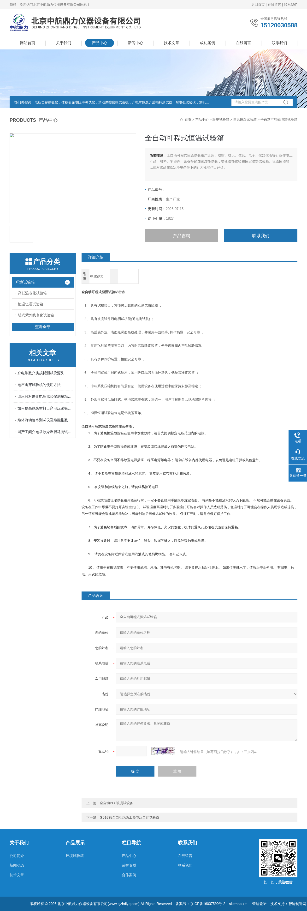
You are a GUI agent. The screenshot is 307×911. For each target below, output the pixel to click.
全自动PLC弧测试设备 (116, 803)
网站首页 (27, 43)
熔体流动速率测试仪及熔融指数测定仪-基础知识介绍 (45, 420)
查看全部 (42, 327)
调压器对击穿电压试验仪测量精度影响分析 (45, 396)
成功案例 (207, 43)
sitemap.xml (238, 904)
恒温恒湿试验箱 (245, 119)
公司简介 (17, 856)
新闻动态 (17, 865)
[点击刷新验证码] (163, 751)
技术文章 (171, 43)
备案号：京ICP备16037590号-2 (200, 904)
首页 (188, 119)
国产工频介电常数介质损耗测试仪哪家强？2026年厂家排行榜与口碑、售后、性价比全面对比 (45, 432)
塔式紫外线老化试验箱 (36, 315)
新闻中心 (135, 43)
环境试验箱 (221, 119)
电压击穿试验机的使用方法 (39, 385)
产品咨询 (181, 235)
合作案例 (129, 875)
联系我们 (290, 4)
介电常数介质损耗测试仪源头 (41, 373)
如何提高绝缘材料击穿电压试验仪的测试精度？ (45, 408)
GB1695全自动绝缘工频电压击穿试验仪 (129, 817)
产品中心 (99, 43)
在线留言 (274, 4)
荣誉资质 (129, 865)
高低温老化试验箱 (32, 293)
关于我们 (63, 43)
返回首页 (258, 4)
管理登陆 (259, 904)
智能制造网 (297, 904)
